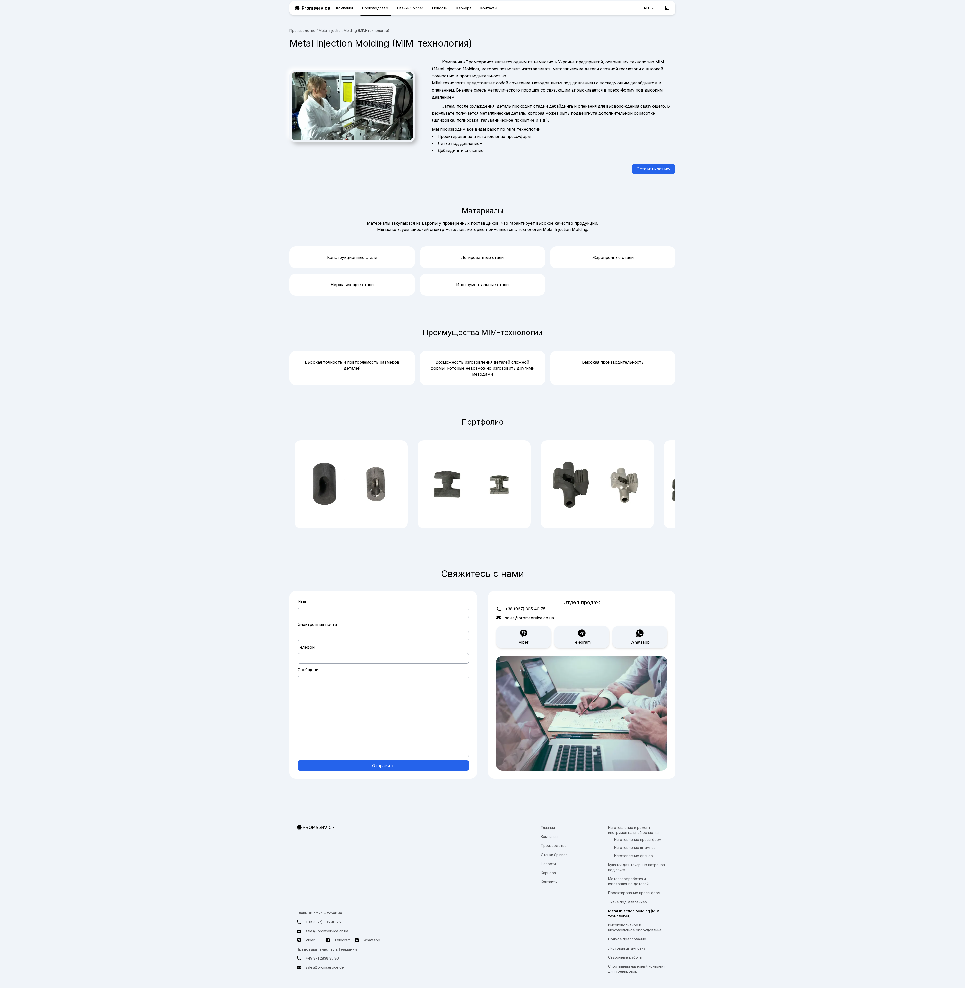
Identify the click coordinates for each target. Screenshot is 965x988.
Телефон (306, 647)
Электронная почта (317, 624)
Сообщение (309, 669)
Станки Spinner (410, 8)
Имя (302, 601)
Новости (439, 8)
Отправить (383, 765)
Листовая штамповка (626, 948)
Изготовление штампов (635, 847)
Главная (548, 827)
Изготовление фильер (633, 856)
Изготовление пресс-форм (637, 839)
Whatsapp (640, 642)
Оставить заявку (653, 168)
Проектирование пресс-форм (634, 893)
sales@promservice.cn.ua (529, 617)
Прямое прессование (627, 939)
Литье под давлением (460, 143)
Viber (524, 642)
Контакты (488, 8)
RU (646, 8)
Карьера (463, 8)
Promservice (316, 8)
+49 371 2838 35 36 (322, 958)
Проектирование (455, 136)
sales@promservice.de (325, 967)
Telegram (582, 642)
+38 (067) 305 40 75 (525, 608)
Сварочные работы (625, 957)
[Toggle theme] (666, 8)
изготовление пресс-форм (504, 136)
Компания (344, 8)
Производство (375, 8)
